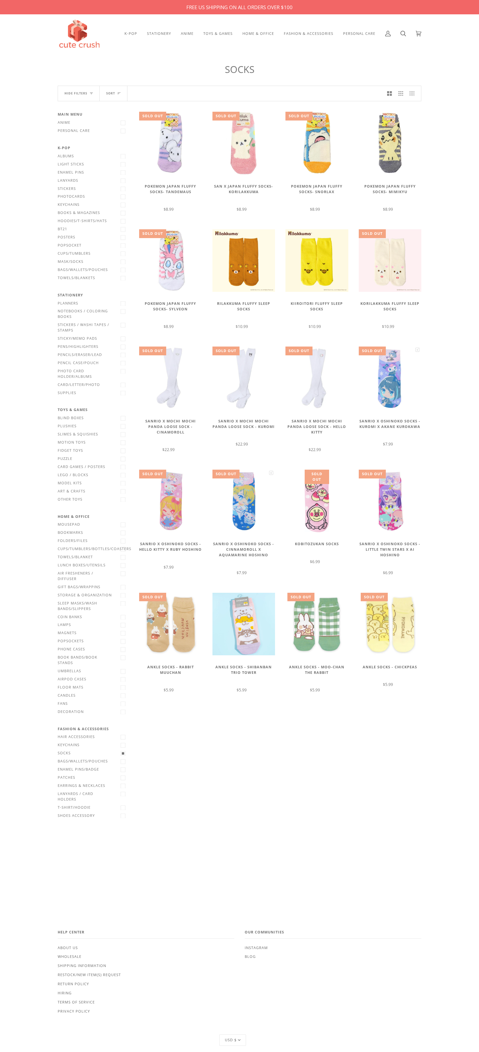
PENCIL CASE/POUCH (78, 363)
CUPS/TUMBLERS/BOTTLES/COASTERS (93, 549)
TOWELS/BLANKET (75, 557)
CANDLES (67, 695)
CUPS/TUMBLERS (74, 253)
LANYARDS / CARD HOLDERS (75, 796)
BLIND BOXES (71, 418)
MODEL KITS (70, 483)
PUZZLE (65, 458)
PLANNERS (68, 303)
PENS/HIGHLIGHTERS (78, 346)
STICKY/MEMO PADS (77, 338)
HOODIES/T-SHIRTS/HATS (82, 221)
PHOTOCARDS (71, 196)
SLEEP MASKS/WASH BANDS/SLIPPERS (77, 606)
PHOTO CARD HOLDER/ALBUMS (75, 374)
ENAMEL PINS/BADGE (78, 769)
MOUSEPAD (69, 524)
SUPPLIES (67, 393)
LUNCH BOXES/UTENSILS (82, 565)
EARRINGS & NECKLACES (81, 785)
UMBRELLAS (69, 671)
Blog (250, 956)
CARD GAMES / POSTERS (81, 466)
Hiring (65, 993)
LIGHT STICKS (71, 164)
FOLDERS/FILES (73, 540)
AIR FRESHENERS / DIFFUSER (75, 576)
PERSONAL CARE (74, 130)
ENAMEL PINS (71, 172)
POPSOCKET (69, 245)
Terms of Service (76, 1002)
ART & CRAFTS (71, 491)
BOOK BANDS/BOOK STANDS (77, 660)
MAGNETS (67, 633)
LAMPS (64, 624)
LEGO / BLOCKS (73, 475)
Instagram (256, 947)
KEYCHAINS (69, 204)
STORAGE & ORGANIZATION (85, 595)
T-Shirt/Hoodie (74, 807)
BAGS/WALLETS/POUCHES (83, 269)
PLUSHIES (67, 426)
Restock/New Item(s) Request (89, 975)
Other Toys (70, 499)
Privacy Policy (74, 1011)
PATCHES (66, 777)
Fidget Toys (70, 450)
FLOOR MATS (70, 687)
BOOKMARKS (70, 532)
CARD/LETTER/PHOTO (79, 384)
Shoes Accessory (76, 815)
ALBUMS (66, 156)
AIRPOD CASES (72, 679)
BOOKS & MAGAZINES (79, 212)
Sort (110, 93)
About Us (68, 947)
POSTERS (66, 237)
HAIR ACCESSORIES (76, 736)
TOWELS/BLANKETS (76, 278)
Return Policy (73, 984)
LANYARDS (68, 180)
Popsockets (71, 641)
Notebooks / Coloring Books (83, 314)
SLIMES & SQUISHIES (78, 434)
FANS (63, 703)
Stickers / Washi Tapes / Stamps (83, 327)
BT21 (62, 229)
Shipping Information (82, 965)
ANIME (64, 122)
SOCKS (64, 753)
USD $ (231, 1040)
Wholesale (69, 956)
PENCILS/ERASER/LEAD (80, 354)
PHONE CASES (71, 649)
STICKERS (67, 188)
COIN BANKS (70, 617)
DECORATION (71, 711)
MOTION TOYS (72, 442)
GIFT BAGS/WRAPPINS (79, 587)
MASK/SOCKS (70, 261)
